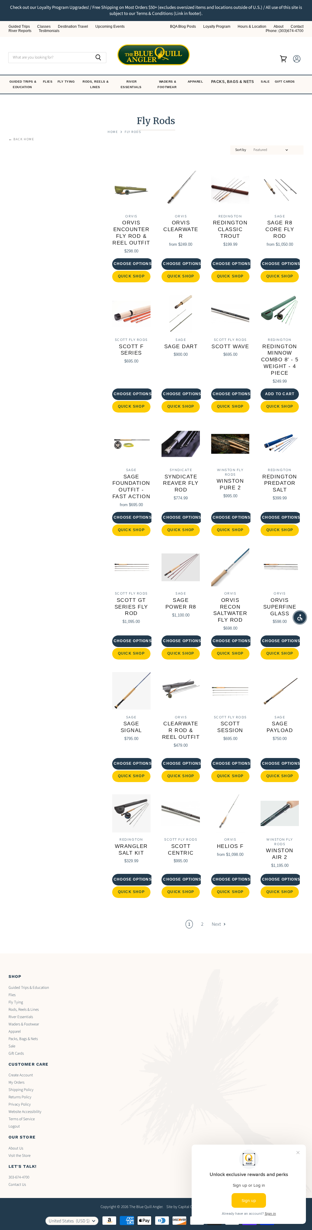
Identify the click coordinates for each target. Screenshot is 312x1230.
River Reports (20, 31)
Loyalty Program (216, 27)
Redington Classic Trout (230, 229)
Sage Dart (181, 346)
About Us (16, 1148)
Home (113, 132)
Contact (297, 27)
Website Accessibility (25, 1111)
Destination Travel (73, 27)
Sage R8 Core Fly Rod (279, 229)
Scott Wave (230, 346)
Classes (44, 27)
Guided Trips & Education (23, 84)
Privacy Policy (20, 1104)
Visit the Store (19, 1155)
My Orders (16, 1082)
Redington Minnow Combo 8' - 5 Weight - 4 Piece (280, 360)
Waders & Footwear (168, 84)
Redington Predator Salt (279, 483)
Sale (266, 81)
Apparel (196, 81)
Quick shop (131, 276)
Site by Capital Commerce (187, 1207)
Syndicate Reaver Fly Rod (180, 483)
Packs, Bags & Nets (232, 82)
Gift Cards (285, 81)
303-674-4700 (19, 1177)
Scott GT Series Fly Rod (131, 607)
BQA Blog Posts (183, 27)
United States (69, 1221)
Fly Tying (67, 81)
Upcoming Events (110, 27)
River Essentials (132, 84)
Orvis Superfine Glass (279, 607)
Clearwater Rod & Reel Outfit (181, 730)
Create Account (21, 1075)
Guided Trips (19, 27)
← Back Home (21, 139)
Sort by (240, 150)
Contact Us (17, 1184)
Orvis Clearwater (180, 229)
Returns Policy (20, 1097)
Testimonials (49, 31)
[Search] (98, 57)
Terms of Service (22, 1119)
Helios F (230, 846)
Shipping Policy (21, 1089)
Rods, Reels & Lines (96, 84)
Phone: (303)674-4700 (284, 31)
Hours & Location (252, 27)
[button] (299, 617)
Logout (14, 1126)
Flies (48, 81)
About (278, 27)
